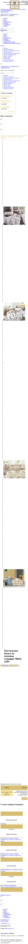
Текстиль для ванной (8, 60)
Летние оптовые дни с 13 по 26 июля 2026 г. (7, 96)
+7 (13, 14)
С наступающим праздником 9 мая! (5, 107)
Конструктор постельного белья (11, 50)
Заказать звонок (4, 11)
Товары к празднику (8, 49)
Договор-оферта (24, 1)
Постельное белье (7, 52)
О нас (4, 19)
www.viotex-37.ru (5, 919)
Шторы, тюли (6, 57)
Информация (4, 30)
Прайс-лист (6, 913)
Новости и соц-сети (5, 895)
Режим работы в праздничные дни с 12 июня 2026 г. (6, 102)
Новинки (5, 48)
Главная (5, 18)
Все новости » (11, 111)
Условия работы (7, 22)
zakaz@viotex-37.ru (9, 928)
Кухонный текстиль (8, 61)
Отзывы (5, 26)
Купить (24, 798)
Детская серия (6, 58)
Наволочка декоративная (9, 54)
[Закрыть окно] (9, 942)
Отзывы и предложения (9, 42)
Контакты (5, 23)
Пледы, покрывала (8, 56)
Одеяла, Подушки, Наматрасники (11, 53)
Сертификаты (6, 24)
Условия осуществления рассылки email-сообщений (17, 4)
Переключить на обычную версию (11, 43)
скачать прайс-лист (8, 10)
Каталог (5, 20)
